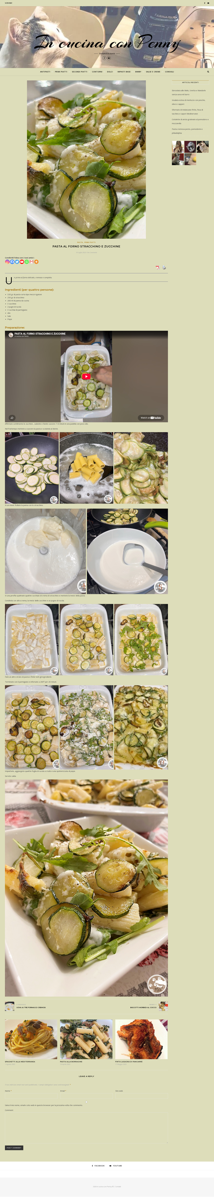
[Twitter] (17, 262)
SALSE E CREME (153, 72)
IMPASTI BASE (124, 72)
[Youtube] (22, 262)
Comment (9, 1110)
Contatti (118, 1186)
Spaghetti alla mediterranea (20, 1062)
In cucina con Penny (107, 42)
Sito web (119, 1091)
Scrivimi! (8, 3)
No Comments (92, 252)
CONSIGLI (169, 72)
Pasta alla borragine (71, 1062)
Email (63, 1091)
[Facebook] (12, 262)
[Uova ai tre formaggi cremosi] (9, 1006)
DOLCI (110, 72)
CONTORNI (97, 72)
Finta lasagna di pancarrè (129, 1062)
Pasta (80, 242)
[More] (36, 262)
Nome (8, 1091)
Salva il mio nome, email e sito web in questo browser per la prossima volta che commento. (44, 1105)
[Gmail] (31, 262)
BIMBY (138, 72)
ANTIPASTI (45, 72)
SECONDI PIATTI (79, 72)
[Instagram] (7, 262)
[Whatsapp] (27, 262)
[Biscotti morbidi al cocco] (163, 1006)
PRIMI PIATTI (61, 72)
